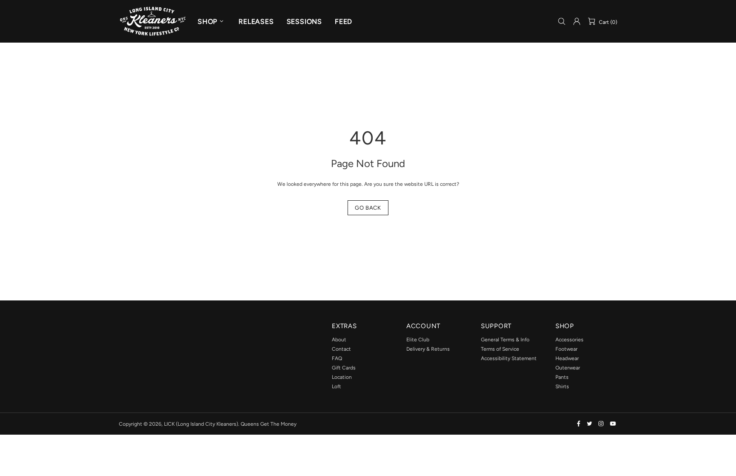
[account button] (576, 21)
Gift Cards (344, 368)
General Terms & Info (505, 340)
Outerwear (567, 368)
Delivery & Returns (428, 349)
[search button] (562, 21)
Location (342, 377)
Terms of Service (500, 349)
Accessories (569, 340)
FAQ (337, 358)
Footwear (566, 349)
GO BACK (368, 208)
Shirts (562, 386)
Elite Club (417, 340)
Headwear (567, 358)
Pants (562, 377)
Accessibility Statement (509, 358)
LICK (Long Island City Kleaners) (153, 21)
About (339, 340)
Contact (341, 349)
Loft (336, 386)
